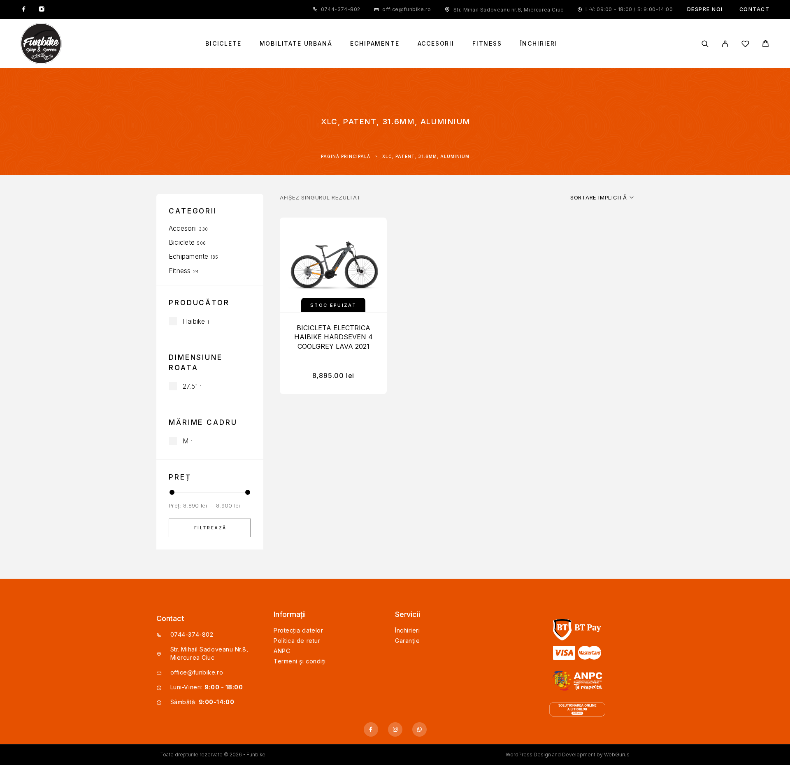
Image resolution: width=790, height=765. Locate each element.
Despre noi (705, 9)
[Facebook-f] (371, 729)
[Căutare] (705, 44)
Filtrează (210, 527)
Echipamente (374, 43)
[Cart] (765, 45)
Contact (754, 9)
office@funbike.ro (406, 9)
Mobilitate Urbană (296, 43)
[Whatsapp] (419, 729)
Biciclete (223, 43)
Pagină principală (345, 156)
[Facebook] (24, 9)
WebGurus (617, 754)
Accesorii (436, 43)
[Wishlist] (745, 45)
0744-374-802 (340, 9)
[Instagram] (41, 9)
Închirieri (539, 43)
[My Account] (725, 44)
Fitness (487, 43)
